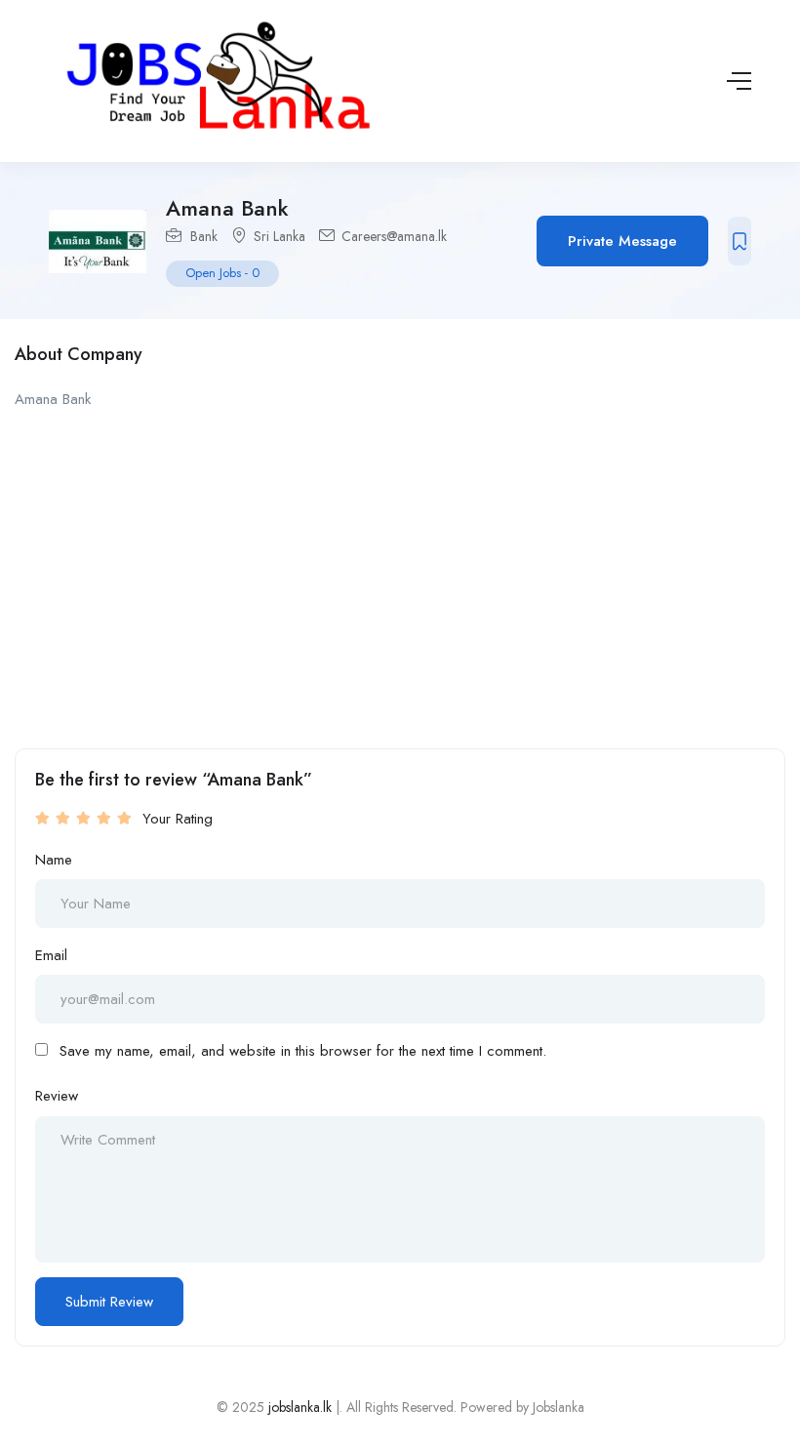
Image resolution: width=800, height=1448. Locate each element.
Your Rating (177, 818)
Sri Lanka (279, 236)
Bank (204, 236)
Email (51, 955)
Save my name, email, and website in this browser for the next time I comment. (303, 1051)
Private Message (622, 241)
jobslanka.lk (298, 1407)
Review (56, 1095)
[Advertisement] (400, 567)
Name (53, 859)
